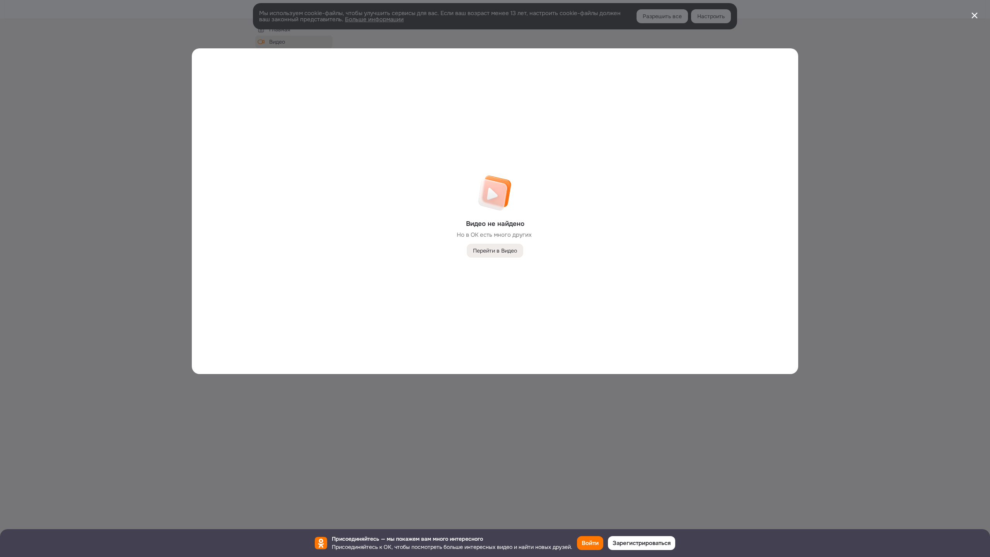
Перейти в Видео (495, 250)
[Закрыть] (974, 15)
